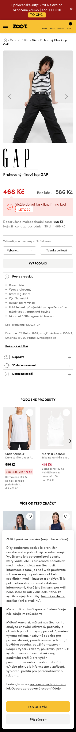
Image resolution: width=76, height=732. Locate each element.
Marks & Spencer (53, 454)
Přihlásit (60, 28)
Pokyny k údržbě (16, 346)
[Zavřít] (71, 10)
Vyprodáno (38, 263)
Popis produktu (22, 276)
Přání (52, 28)
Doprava (18, 357)
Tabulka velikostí (56, 250)
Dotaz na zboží (22, 373)
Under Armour (14, 454)
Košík (69, 26)
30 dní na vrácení (24, 365)
